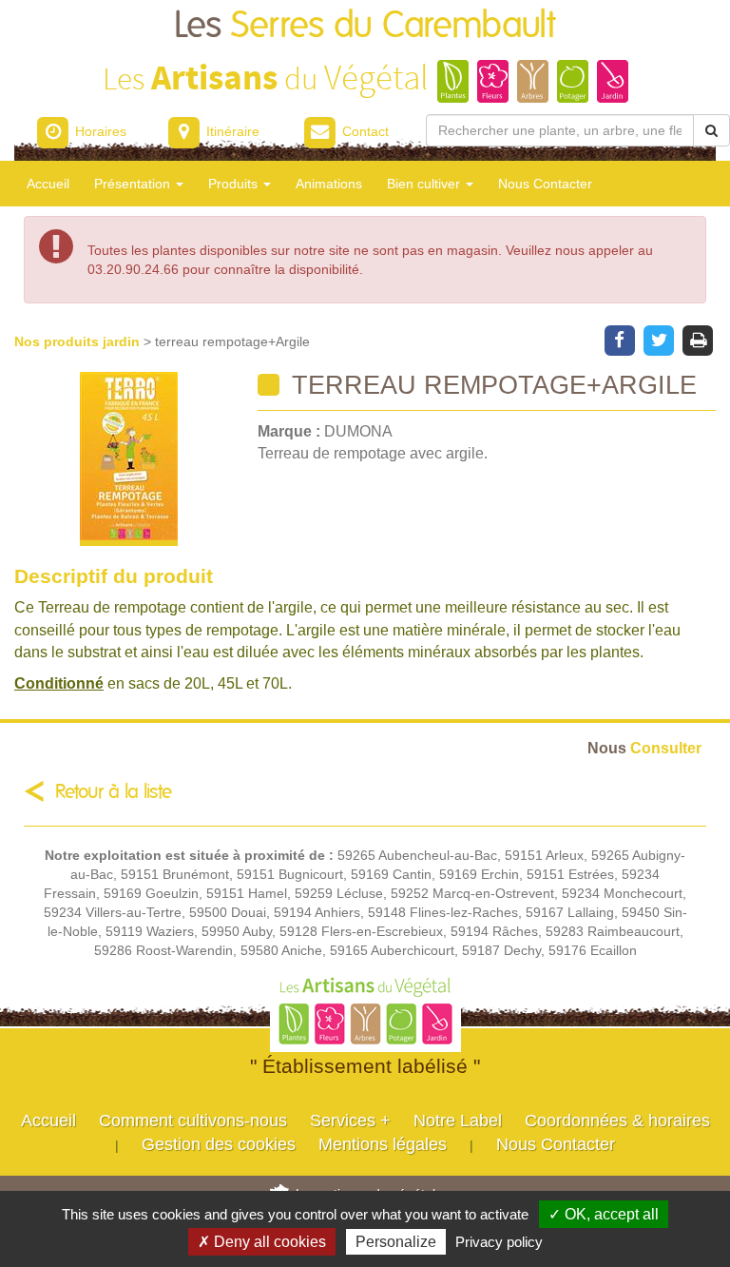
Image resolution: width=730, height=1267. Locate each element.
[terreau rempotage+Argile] (128, 459)
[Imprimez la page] (698, 338)
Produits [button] (234, 183)
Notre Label (457, 1120)
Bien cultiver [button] (425, 183)
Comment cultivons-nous (193, 1120)
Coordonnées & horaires (617, 1120)
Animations (329, 183)
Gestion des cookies (219, 1144)
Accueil (48, 183)
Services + (350, 1120)
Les (365, 26)
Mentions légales (382, 1144)
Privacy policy (499, 1242)
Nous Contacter (545, 183)
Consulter (644, 747)
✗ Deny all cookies (262, 1242)
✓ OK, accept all (603, 1214)
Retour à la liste (113, 792)
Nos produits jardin (79, 341)
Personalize (395, 1242)
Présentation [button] (134, 183)
